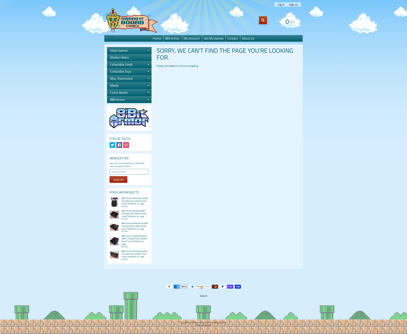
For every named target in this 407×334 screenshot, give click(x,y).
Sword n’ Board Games (202, 322)
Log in (281, 4)
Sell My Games (213, 38)
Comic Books (131, 93)
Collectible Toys (131, 72)
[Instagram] (126, 145)
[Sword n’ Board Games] (131, 20)
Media (131, 86)
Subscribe (118, 180)
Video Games (131, 51)
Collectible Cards (131, 65)
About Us (248, 38)
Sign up (293, 4)
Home (157, 38)
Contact (232, 38)
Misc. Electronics (131, 79)
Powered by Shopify (203, 325)
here (172, 66)
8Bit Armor (172, 38)
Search (203, 296)
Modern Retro (119, 57)
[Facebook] (119, 145)
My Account (192, 38)
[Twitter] (112, 145)
